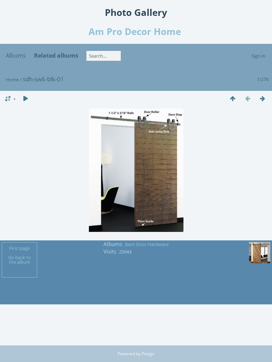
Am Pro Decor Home (136, 31)
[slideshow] (25, 98)
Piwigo (148, 354)
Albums (16, 55)
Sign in (258, 56)
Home (12, 79)
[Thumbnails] (232, 98)
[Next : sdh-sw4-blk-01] (262, 98)
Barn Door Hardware (147, 244)
